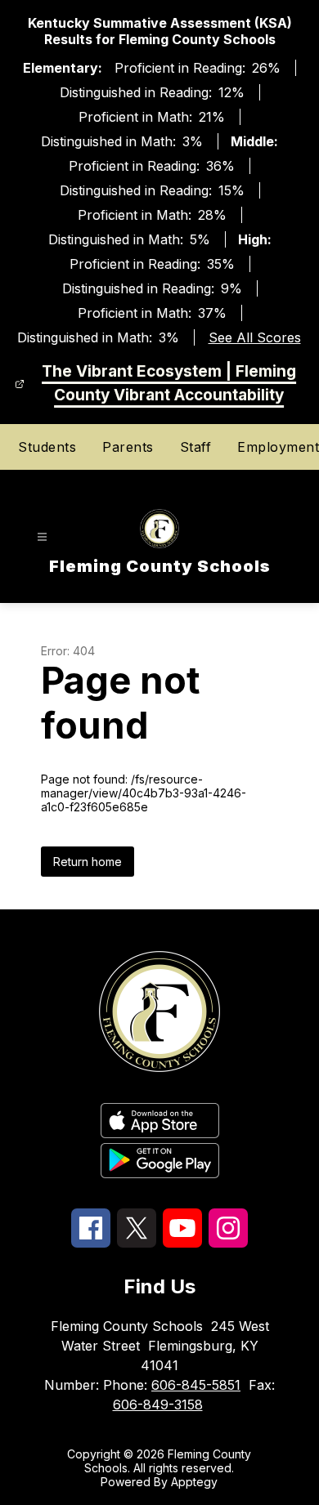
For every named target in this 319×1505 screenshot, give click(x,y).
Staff (196, 447)
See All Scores (255, 337)
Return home (87, 862)
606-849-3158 (158, 1404)
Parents (128, 447)
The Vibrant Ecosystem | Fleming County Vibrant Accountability (169, 383)
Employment (278, 447)
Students (47, 447)
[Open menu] (42, 537)
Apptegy (194, 1482)
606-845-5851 (195, 1385)
